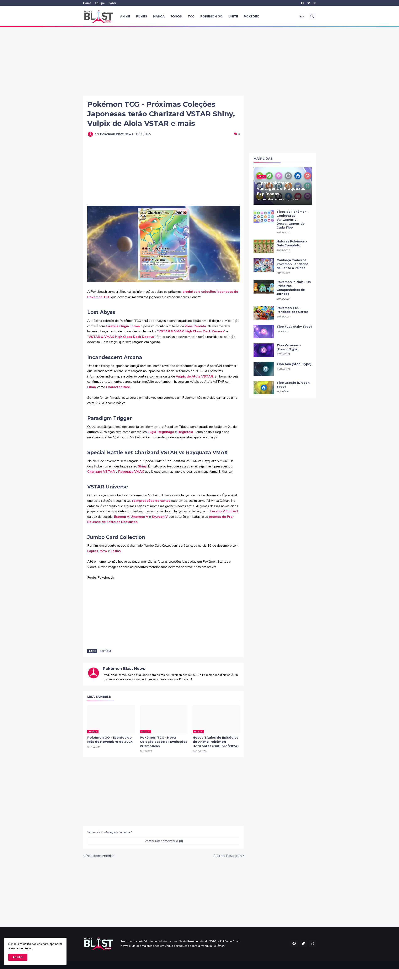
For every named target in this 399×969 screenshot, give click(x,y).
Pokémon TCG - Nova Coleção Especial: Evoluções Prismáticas (163, 741)
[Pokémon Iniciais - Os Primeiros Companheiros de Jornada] (264, 287)
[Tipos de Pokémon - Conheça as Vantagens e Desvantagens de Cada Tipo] (264, 216)
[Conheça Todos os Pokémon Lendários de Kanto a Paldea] (264, 265)
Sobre (112, 3)
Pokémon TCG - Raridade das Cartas (292, 310)
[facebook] (302, 3)
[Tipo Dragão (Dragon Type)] (264, 387)
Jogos (176, 16)
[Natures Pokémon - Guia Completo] (264, 246)
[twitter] (308, 3)
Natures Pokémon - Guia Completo (292, 243)
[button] (302, 17)
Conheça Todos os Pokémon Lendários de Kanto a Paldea (292, 264)
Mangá (159, 16)
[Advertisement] (199, 61)
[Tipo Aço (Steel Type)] (264, 369)
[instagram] (315, 3)
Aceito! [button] (17, 957)
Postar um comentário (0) (163, 841)
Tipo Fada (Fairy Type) (294, 326)
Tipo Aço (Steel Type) (294, 364)
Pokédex (251, 16)
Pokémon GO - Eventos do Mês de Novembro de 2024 (110, 739)
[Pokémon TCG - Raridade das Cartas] (264, 313)
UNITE (233, 16)
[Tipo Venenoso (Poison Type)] (264, 350)
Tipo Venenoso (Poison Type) (289, 347)
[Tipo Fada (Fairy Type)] (264, 331)
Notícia (105, 651)
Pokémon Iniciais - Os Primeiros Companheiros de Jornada (294, 288)
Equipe (100, 3)
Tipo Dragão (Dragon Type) (293, 385)
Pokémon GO (211, 16)
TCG (191, 16)
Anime (125, 16)
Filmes (141, 16)
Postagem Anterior (100, 856)
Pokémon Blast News (124, 668)
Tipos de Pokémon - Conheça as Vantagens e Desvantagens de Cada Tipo (293, 219)
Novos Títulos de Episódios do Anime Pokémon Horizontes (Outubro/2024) (216, 741)
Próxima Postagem (227, 856)
